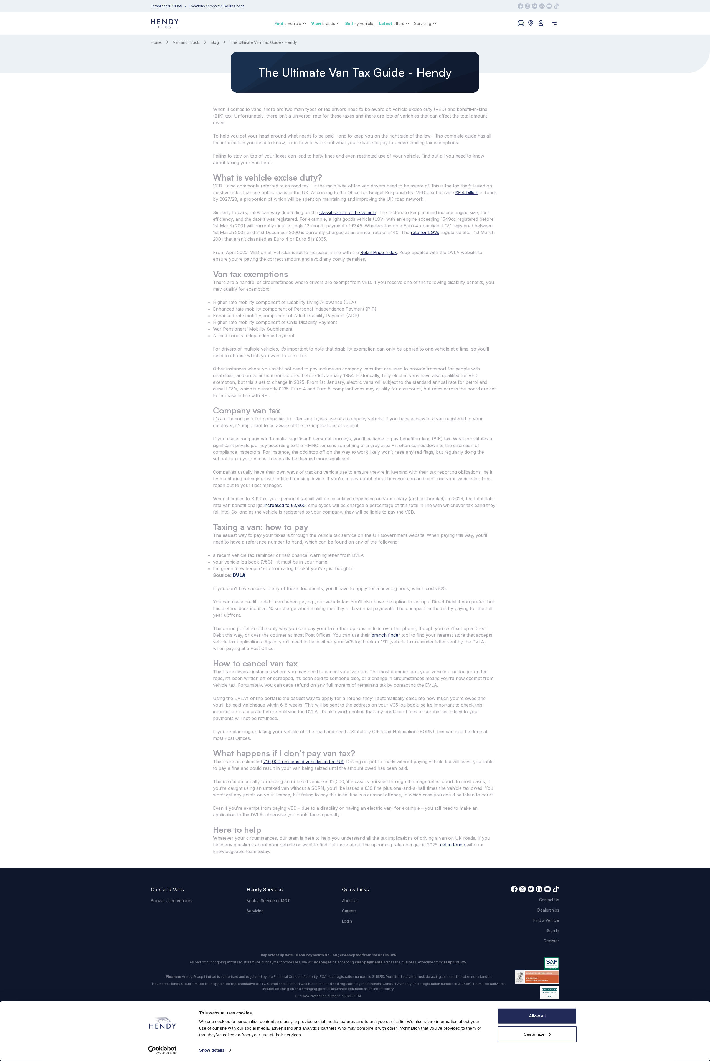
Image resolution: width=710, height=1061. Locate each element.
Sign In (553, 930)
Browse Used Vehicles (171, 900)
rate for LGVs (425, 232)
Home (156, 42)
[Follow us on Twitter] (534, 6)
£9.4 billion (466, 192)
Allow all (537, 1016)
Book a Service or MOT (268, 900)
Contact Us (549, 899)
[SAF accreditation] (537, 963)
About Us (350, 900)
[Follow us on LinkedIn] (542, 6)
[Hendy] (165, 23)
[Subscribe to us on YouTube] (549, 6)
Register (551, 940)
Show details (211, 1050)
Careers (349, 910)
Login (347, 921)
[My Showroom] (521, 22)
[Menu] (554, 22)
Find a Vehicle (546, 920)
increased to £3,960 (285, 505)
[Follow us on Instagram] (527, 6)
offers (392, 23)
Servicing (423, 23)
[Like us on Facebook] (520, 6)
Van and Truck (186, 42)
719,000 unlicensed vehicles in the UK (303, 761)
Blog (215, 42)
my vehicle (359, 23)
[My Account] (541, 22)
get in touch (452, 844)
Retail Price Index (378, 252)
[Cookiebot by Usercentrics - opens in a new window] (162, 1050)
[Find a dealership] (531, 22)
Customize (534, 1034)
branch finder (385, 635)
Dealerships (548, 910)
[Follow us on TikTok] (556, 6)
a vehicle (288, 23)
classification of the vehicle (348, 212)
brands (323, 23)
